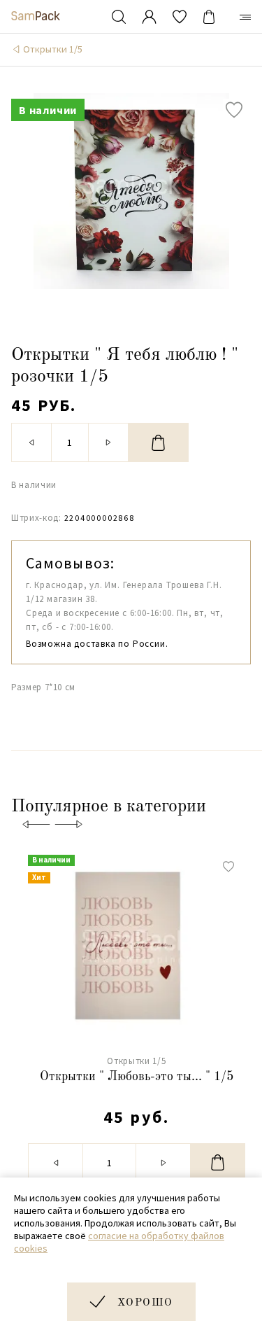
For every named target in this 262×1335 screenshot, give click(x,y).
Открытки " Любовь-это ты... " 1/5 (136, 1076)
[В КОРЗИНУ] (159, 442)
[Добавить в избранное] (234, 110)
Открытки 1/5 (52, 49)
